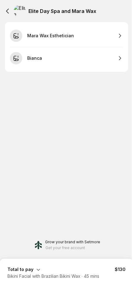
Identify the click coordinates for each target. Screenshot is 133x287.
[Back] (7, 11)
